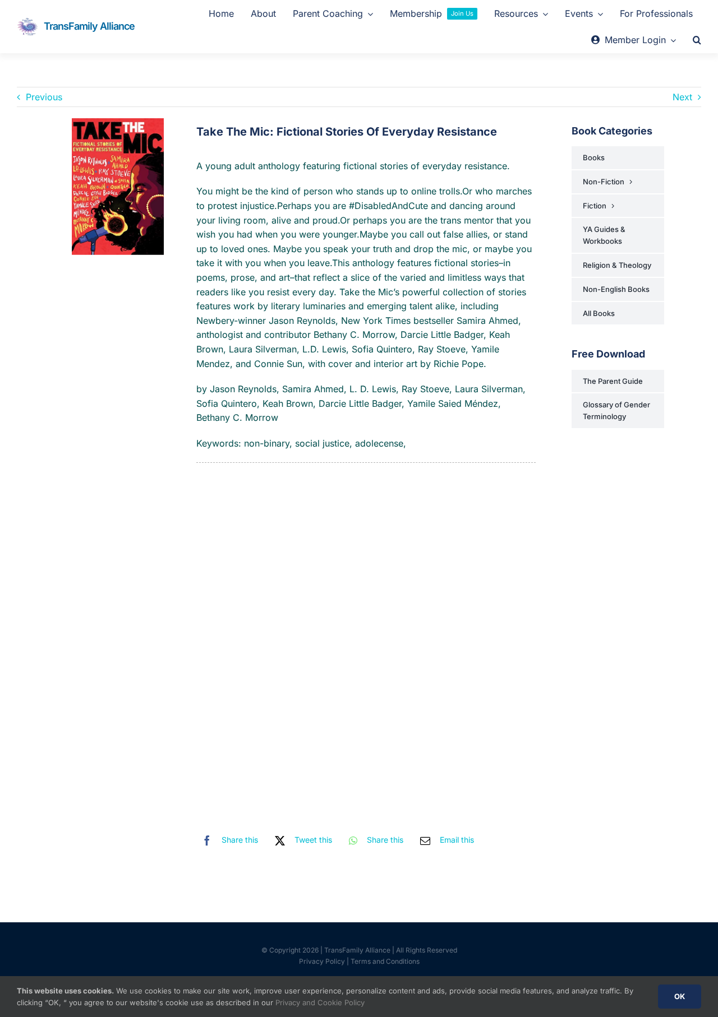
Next (682, 97)
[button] (697, 40)
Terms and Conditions (385, 961)
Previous (44, 97)
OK (679, 996)
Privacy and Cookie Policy (320, 1002)
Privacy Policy (322, 961)
